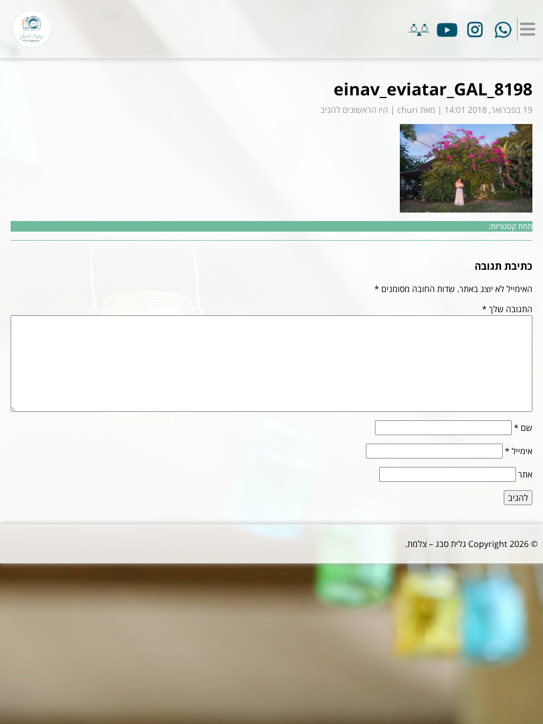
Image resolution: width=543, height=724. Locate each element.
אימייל (518, 451)
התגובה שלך (507, 309)
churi (407, 110)
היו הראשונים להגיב (354, 110)
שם (523, 428)
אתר (525, 474)
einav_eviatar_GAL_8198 (433, 88)
